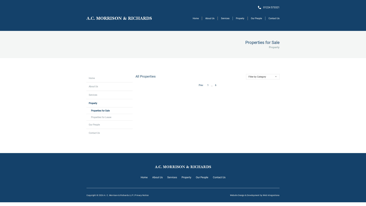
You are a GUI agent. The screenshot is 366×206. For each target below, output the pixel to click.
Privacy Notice (142, 195)
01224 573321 (271, 7)
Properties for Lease (101, 117)
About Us (209, 18)
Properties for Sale (100, 110)
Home (196, 18)
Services (225, 18)
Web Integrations (271, 195)
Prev (201, 85)
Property (240, 18)
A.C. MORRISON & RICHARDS (119, 18)
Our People (256, 18)
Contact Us (274, 18)
